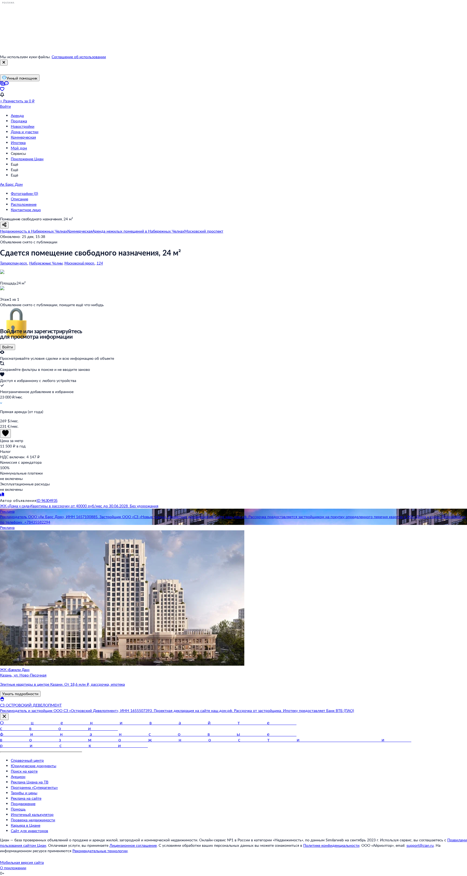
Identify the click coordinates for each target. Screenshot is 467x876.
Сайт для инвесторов (29, 830)
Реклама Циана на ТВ (29, 782)
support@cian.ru (420, 845)
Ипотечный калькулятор (32, 814)
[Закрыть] (4, 63)
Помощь (18, 809)
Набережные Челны (46, 263)
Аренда (17, 115)
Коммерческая (23, 137)
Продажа (19, 120)
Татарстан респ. (14, 263)
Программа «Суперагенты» (34, 787)
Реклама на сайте (26, 798)
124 (99, 263)
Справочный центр (27, 760)
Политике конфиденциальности (331, 845)
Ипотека (18, 142)
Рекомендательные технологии (100, 850)
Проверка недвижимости (33, 819)
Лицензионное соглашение (133, 845)
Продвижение (23, 803)
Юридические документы (33, 765)
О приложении (13, 867)
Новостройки (22, 126)
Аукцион (18, 776)
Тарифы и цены (24, 792)
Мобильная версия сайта (22, 862)
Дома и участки (24, 131)
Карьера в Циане (25, 825)
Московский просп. (79, 263)
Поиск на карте (24, 771)
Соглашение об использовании (79, 56)
